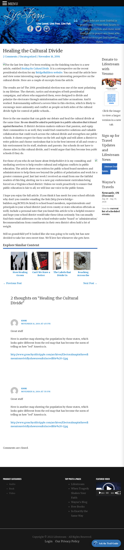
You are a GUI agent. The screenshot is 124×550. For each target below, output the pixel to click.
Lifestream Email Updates (109, 169)
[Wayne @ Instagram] (46, 28)
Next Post (90, 283)
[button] (109, 489)
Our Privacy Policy (67, 541)
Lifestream (77, 484)
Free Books (78, 506)
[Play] (99, 492)
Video (12, 493)
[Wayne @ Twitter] (38, 28)
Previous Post (12, 283)
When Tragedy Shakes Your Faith (80, 493)
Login (48, 541)
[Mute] (116, 492)
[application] (108, 489)
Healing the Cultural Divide (35, 68)
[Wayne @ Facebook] (30, 28)
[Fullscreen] (119, 492)
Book (11, 488)
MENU (13, 4)
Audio (12, 484)
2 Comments (10, 56)
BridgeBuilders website (49, 72)
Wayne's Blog (79, 502)
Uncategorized (28, 56)
